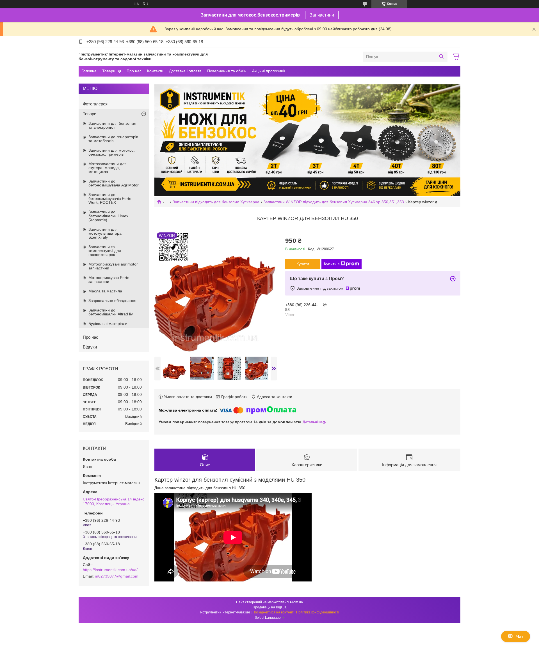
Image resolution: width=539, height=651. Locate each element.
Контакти (155, 71)
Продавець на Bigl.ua (270, 607)
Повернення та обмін (226, 71)
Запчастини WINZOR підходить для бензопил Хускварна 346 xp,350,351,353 (333, 202)
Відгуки (90, 347)
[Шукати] (441, 57)
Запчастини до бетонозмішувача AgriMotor (113, 183)
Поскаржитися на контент (273, 612)
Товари (108, 71)
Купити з (331, 264)
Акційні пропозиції (268, 71)
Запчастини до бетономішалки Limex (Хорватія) (108, 216)
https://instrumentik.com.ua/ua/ (110, 569)
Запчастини (322, 15)
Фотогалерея (95, 103)
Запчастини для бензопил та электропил (112, 125)
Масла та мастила (105, 291)
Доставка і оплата (185, 71)
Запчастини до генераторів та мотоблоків (113, 139)
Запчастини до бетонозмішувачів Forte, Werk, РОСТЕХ (110, 198)
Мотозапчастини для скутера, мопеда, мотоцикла (107, 167)
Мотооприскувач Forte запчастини (108, 279)
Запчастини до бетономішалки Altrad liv (110, 312)
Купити (302, 264)
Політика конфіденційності (317, 612)
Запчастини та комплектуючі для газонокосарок (104, 250)
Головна (89, 71)
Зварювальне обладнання (112, 300)
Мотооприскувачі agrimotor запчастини (113, 266)
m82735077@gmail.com (116, 576)
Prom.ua (296, 602)
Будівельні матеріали (107, 323)
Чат (519, 636)
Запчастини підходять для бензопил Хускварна (216, 202)
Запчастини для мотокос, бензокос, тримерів (111, 152)
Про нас (134, 71)
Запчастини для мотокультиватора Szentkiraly (105, 233)
